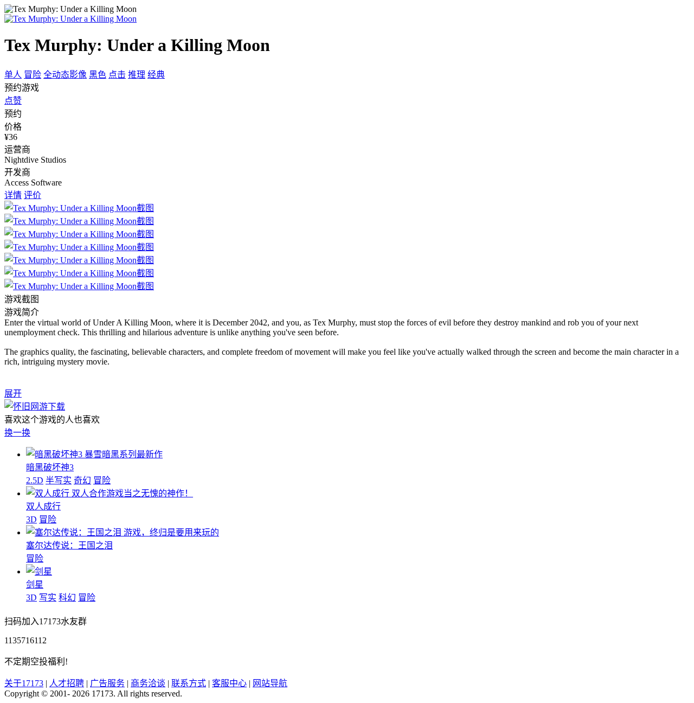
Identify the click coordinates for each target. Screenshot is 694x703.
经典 (156, 74)
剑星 (34, 584)
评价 (32, 195)
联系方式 (188, 683)
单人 (13, 74)
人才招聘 (66, 683)
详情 (13, 195)
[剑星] (39, 571)
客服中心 (229, 683)
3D (31, 519)
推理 (136, 74)
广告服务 (107, 683)
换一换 (17, 432)
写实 (47, 597)
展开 (13, 393)
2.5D (34, 480)
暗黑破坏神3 (50, 467)
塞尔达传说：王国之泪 (69, 545)
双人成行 (43, 506)
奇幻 (82, 480)
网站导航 (270, 683)
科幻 (67, 597)
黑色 (97, 74)
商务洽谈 (148, 683)
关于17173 (23, 683)
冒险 (32, 74)
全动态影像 (65, 74)
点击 (117, 74)
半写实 (59, 480)
